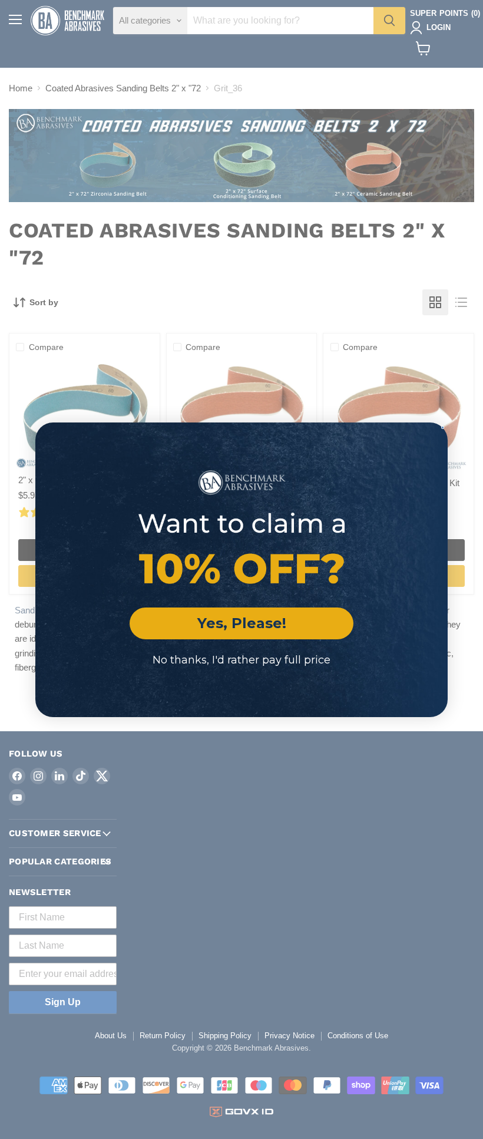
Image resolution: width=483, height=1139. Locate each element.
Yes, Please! (241, 623)
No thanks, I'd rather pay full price (241, 659)
